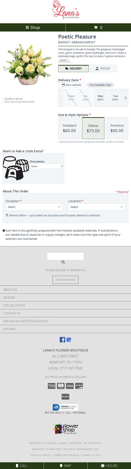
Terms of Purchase (66, 455)
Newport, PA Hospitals (85, 443)
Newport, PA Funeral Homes (49, 443)
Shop (35, 27)
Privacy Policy (41, 455)
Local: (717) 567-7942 (65, 368)
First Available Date (100, 85)
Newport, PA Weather (46, 449)
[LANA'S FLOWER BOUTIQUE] (65, 18)
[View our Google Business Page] (68, 341)
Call (22, 465)
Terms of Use (91, 455)
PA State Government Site (81, 449)
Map (66, 465)
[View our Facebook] (62, 341)
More (63, 60)
